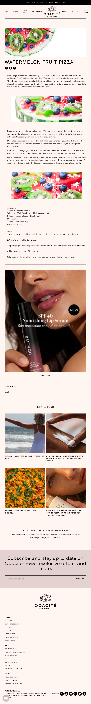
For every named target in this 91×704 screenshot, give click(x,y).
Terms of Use (10, 693)
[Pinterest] (14, 68)
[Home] (45, 601)
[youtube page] (71, 694)
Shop (7, 11)
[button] (6, 698)
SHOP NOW (45, 376)
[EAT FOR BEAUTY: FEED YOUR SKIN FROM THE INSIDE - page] (25, 433)
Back (7, 392)
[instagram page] (62, 694)
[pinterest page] (75, 694)
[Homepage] (52, 11)
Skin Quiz (25, 11)
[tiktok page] (66, 694)
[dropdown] (7, 11)
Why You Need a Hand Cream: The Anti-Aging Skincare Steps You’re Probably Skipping (65, 459)
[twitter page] (80, 694)
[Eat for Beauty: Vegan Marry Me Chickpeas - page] (25, 488)
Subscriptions (37, 11)
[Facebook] (6, 68)
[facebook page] (84, 694)
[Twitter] (10, 68)
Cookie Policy (34, 693)
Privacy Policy (22, 693)
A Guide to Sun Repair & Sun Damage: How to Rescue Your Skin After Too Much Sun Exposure (64, 513)
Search (64, 11)
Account (75, 11)
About (15, 11)
